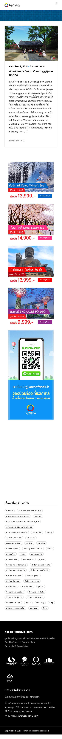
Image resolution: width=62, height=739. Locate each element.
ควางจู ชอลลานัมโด (33, 549)
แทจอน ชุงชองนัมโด (15, 608)
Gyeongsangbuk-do (16, 532)
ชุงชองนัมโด (11, 559)
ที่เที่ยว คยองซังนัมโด (41, 565)
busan (9, 511)
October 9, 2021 (18, 66)
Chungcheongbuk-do (30, 511)
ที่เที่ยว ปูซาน (33, 576)
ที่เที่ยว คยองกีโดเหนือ (16, 565)
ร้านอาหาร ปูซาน (14, 597)
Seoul (29, 543)
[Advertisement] (31, 463)
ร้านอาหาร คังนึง (36, 592)
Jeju (49, 532)
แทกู (51, 603)
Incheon (37, 532)
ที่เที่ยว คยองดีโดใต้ (39, 570)
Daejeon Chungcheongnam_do (22, 521)
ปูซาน (40, 586)
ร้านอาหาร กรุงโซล (15, 592)
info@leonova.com (28, 716)
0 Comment (37, 66)
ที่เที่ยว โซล (27, 586)
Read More (15, 140)
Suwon (41, 543)
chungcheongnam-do (17, 516)
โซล (45, 608)
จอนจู (22, 554)
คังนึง (50, 549)
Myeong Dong (13, 543)
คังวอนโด (10, 554)
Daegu (38, 516)
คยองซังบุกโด (12, 549)
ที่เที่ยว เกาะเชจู (32, 581)
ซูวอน (42, 559)
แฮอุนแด (34, 608)
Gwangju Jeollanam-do (19, 527)
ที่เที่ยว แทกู (11, 586)
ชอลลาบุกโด (36, 554)
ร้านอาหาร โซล (13, 603)
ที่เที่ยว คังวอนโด (14, 576)
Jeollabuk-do (14, 538)
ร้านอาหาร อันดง (35, 597)
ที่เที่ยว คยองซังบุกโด (15, 570)
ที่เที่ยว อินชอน (12, 581)
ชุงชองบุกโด (28, 559)
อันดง (28, 603)
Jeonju (31, 538)
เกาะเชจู (40, 603)
